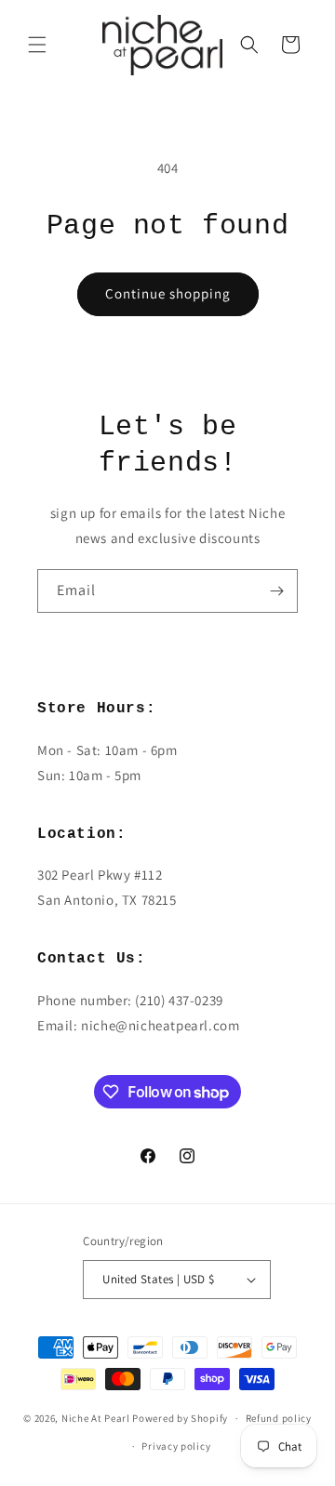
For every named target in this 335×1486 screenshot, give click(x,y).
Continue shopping (168, 293)
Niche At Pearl (95, 1418)
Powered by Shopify (180, 1418)
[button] (37, 44)
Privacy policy (175, 1446)
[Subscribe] (276, 591)
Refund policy (279, 1418)
